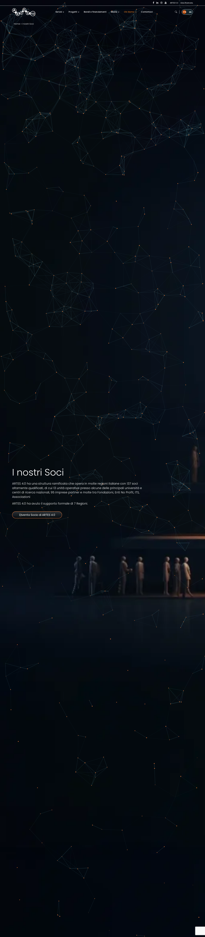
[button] (176, 12)
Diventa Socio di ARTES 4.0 (37, 515)
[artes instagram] (161, 2)
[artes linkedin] (157, 2)
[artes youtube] (166, 2)
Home (17, 23)
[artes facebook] (153, 2)
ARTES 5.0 (174, 3)
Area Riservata (186, 3)
